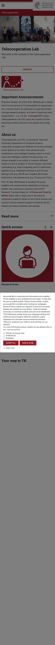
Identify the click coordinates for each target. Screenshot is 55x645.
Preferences (11, 336)
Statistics (10, 338)
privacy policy (14, 330)
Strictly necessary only (15, 333)
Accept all (11, 343)
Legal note (10, 348)
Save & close (28, 343)
